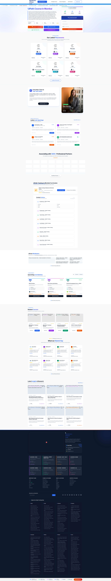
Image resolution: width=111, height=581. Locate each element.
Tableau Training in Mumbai (61, 551)
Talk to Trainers (61, 190)
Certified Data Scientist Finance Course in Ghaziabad (36, 554)
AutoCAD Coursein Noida (34, 508)
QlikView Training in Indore (74, 554)
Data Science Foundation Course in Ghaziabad (35, 548)
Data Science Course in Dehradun (62, 517)
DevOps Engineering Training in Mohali (49, 539)
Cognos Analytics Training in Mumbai (62, 540)
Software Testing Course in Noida (35, 523)
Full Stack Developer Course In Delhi (48, 527)
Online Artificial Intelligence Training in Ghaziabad (35, 572)
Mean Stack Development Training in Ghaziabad (35, 539)
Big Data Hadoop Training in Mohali (48, 571)
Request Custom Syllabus (72, 190)
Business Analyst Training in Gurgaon (75, 511)
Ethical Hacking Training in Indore (75, 544)
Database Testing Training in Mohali (48, 554)
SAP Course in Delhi (46, 519)
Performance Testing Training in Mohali (49, 559)
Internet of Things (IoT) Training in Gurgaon (75, 509)
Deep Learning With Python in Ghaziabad (34, 564)
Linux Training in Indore (74, 545)
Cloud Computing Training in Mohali (48, 538)
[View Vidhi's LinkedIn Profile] (74, 67)
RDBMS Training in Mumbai (61, 571)
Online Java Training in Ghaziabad (35, 573)
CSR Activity (31, 487)
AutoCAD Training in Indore (74, 549)
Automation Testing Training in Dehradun (61, 509)
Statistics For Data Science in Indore (75, 568)
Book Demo (31, 330)
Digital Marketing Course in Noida (35, 518)
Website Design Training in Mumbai (62, 565)
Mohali (57, 488)
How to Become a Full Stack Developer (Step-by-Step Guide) (36, 419)
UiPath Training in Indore (74, 541)
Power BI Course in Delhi (47, 528)
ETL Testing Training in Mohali (48, 548)
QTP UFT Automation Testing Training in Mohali (49, 557)
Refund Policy (72, 483)
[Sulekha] (81, 495)
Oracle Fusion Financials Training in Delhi (48, 510)
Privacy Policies (72, 482)
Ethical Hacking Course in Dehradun (62, 528)
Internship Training (45, 486)
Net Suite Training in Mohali (47, 543)
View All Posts (80, 382)
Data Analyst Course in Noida (34, 519)
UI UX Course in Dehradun (61, 524)
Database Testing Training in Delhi (48, 515)
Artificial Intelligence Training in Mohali (49, 564)
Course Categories (62, 1)
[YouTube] (72, 495)
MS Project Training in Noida (34, 509)
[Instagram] (65, 495)
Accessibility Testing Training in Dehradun (62, 515)
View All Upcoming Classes (56, 300)
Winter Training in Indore (74, 558)
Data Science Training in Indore (75, 561)
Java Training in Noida (33, 524)
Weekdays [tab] (81, 274)
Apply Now (51, 132)
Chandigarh (57, 486)
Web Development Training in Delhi (48, 522)
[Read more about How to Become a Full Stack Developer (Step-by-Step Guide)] (37, 411)
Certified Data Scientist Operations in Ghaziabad (35, 546)
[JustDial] (79, 495)
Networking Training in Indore (74, 548)
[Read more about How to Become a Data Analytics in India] (74, 389)
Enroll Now (36, 330)
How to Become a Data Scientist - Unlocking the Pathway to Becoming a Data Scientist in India (36, 397)
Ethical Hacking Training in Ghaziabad (35, 544)
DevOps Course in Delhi (47, 508)
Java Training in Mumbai (61, 560)
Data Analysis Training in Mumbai (62, 545)
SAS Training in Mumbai (60, 554)
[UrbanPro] (76, 495)
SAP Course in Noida (33, 522)
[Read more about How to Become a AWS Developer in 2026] (74, 411)
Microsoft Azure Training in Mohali (48, 542)
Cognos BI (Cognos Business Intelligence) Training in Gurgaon (75, 513)
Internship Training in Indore (74, 557)
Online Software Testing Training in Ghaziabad (35, 566)
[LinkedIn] (63, 495)
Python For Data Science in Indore (75, 567)
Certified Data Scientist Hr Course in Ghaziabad (35, 552)
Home (30, 479)
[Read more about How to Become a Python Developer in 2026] (55, 411)
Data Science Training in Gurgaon (75, 517)
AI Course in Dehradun (60, 523)
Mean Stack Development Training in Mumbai (62, 567)
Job (29, 486)
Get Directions (32, 464)
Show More (31, 353)
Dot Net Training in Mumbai (61, 568)
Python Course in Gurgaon (74, 518)
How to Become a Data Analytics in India (74, 396)
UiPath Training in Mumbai (76, 325)
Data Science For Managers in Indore (75, 564)
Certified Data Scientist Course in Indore (75, 563)
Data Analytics (45, 483)
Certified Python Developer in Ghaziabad (34, 557)
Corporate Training (45, 487)
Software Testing (45, 482)
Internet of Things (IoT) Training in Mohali (48, 566)
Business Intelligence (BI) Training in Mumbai (62, 539)
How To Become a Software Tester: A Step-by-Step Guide (55, 397)
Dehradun (57, 487)
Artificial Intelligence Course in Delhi (48, 518)
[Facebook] (67, 495)
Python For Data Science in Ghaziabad (35, 559)
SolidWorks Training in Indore (74, 553)
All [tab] (73, 274)
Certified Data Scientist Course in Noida (35, 515)
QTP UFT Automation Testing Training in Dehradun (62, 513)
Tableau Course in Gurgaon (74, 521)
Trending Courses (54, 1)
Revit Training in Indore (74, 552)
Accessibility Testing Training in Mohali (49, 563)
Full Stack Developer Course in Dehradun (61, 521)
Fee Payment (71, 479)
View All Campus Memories (56, 265)
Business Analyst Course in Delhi (48, 523)
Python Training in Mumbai (61, 561)
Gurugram (57, 482)
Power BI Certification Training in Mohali (48, 569)
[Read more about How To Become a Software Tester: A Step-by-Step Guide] (55, 389)
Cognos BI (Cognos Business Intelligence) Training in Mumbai (61, 542)
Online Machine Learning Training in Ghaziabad (35, 568)
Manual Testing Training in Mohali (48, 549)
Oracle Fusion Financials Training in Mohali (48, 545)
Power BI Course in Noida (34, 528)
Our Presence (70, 1)
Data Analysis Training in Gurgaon (75, 514)
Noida (57, 479)
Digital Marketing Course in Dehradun (62, 518)
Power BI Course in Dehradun (61, 529)
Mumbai (57, 483)
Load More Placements (55, 80)
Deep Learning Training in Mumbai (62, 547)
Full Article (41, 403)
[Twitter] (70, 495)
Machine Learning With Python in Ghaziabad (35, 562)
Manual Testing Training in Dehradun (62, 510)
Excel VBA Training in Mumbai (61, 550)
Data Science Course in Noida (34, 513)
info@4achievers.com (70, 451)
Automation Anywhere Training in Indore (75, 540)
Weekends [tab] (76, 274)
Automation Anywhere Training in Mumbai (61, 326)
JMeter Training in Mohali (47, 560)
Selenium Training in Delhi (47, 514)
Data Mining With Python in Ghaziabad (35, 560)
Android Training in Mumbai (61, 555)
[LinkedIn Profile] (34, 291)
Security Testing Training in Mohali (48, 552)
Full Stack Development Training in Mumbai (62, 558)
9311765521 (69, 449)
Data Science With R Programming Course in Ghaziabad (35, 550)
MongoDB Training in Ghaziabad (35, 541)
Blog (30, 482)
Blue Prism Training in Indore (74, 538)
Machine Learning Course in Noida (35, 527)
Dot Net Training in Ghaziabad (34, 540)
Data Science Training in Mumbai (62, 546)
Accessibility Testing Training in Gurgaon (75, 507)
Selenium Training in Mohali (47, 553)
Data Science (44, 479)
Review (30, 485)
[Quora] (74, 495)
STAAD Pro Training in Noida (34, 512)
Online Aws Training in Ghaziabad (35, 570)
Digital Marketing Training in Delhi (48, 524)
